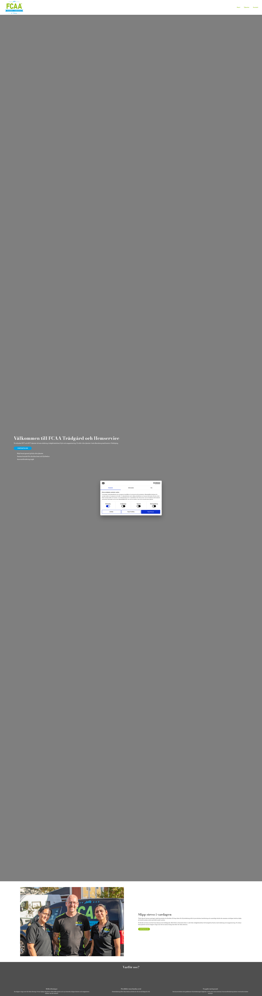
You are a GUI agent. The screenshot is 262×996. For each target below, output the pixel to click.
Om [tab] (151, 487)
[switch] (123, 506)
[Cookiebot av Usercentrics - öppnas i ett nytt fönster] (154, 483)
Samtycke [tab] (110, 487)
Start (238, 7)
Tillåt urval (131, 511)
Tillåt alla (150, 511)
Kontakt (255, 7)
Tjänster (246, 7)
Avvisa (111, 511)
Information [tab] (131, 487)
